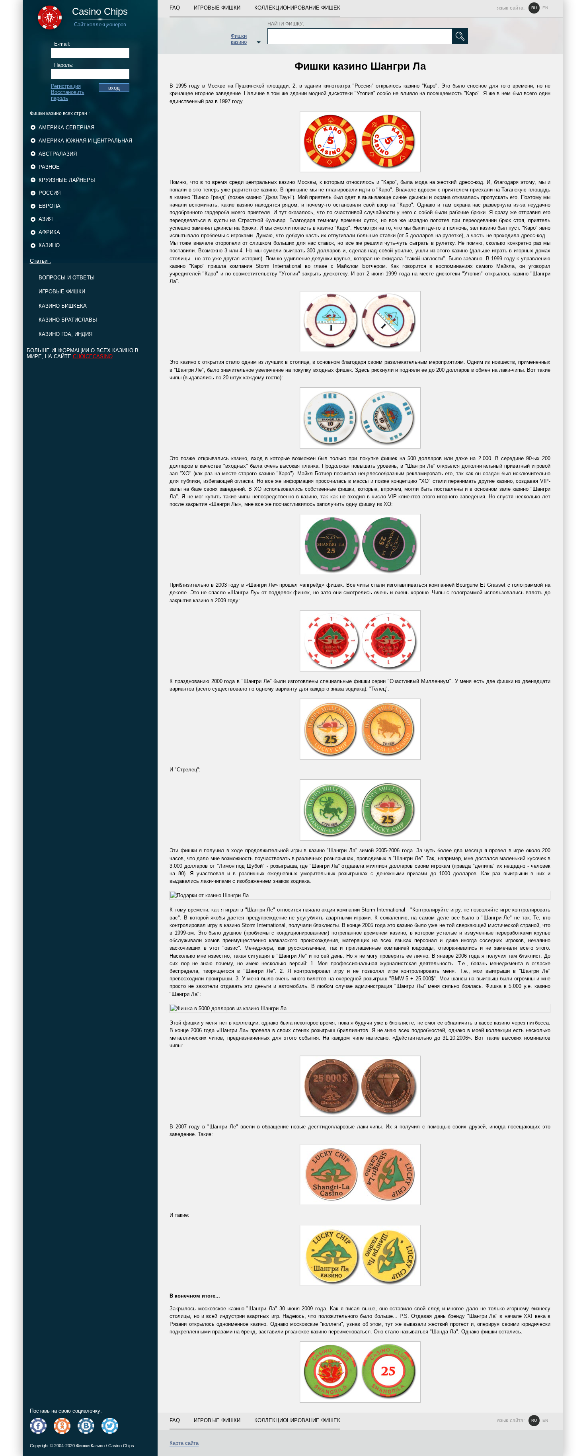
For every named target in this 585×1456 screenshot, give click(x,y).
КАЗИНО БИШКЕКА (63, 306)
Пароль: (64, 65)
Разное (49, 167)
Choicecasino (93, 356)
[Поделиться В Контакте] (86, 1426)
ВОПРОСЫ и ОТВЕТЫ (67, 278)
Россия (49, 193)
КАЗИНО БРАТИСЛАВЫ (68, 320)
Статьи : (40, 261)
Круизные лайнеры (67, 180)
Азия (46, 219)
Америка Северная (66, 128)
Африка (49, 232)
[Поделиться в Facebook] (38, 1426)
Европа (49, 206)
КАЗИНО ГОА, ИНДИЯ (65, 334)
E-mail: (62, 44)
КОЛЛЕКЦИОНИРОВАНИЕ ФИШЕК (297, 8)
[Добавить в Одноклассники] (62, 1426)
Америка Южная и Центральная (85, 141)
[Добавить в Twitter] (109, 1426)
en (545, 8)
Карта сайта (184, 1443)
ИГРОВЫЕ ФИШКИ (62, 292)
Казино (49, 245)
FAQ (175, 8)
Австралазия (58, 154)
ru (534, 8)
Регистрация (66, 86)
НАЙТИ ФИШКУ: (285, 23)
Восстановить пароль (67, 95)
